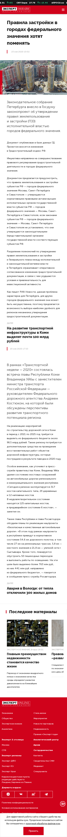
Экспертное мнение (18, 649)
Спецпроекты (40, 771)
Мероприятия (40, 718)
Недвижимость (41, 729)
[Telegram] (46, 794)
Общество (7, 718)
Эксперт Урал (9, 771)
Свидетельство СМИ (44, 761)
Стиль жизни (40, 713)
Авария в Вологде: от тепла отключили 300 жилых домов (32, 590)
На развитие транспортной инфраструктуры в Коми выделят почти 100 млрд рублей (30, 334)
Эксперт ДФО (9, 761)
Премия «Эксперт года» (46, 734)
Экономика (7, 713)
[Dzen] (8, 794)
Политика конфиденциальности (17, 802)
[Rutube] (33, 794)
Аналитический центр (46, 739)
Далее (10, 323)
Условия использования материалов (20, 808)
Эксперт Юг (8, 766)
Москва (5, 745)
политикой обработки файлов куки (43, 823)
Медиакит (38, 766)
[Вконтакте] (20, 794)
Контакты (38, 755)
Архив (37, 745)
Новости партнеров (44, 724)
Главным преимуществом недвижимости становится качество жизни (26, 660)
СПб (4, 750)
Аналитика (7, 729)
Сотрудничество (43, 750)
